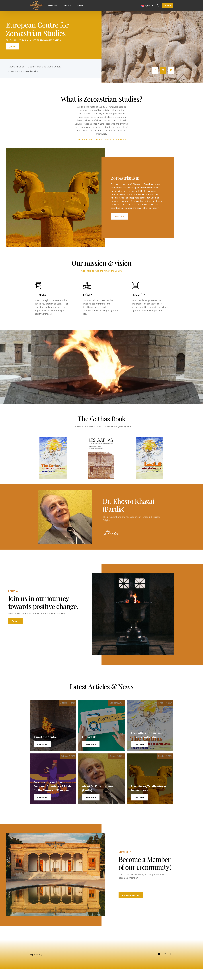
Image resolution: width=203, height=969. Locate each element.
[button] (42, 744)
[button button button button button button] (139, 797)
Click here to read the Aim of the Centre (101, 270)
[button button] (91, 744)
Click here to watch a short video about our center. (101, 139)
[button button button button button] (91, 797)
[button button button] (139, 744)
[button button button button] (42, 797)
